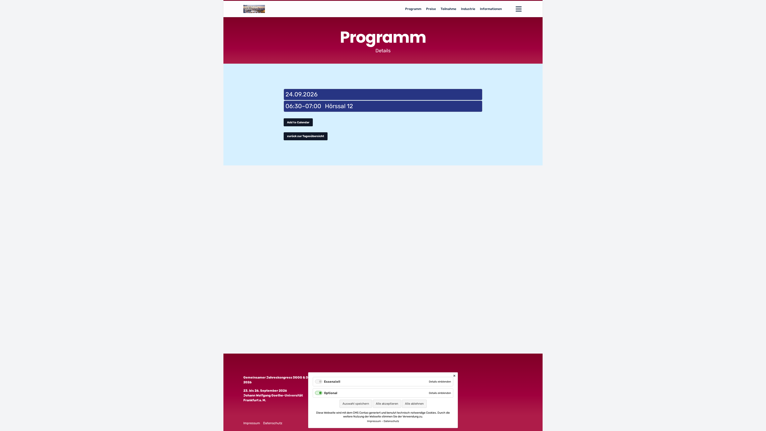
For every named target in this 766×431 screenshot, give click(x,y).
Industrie (468, 9)
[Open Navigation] (519, 9)
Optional (330, 393)
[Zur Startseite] (254, 9)
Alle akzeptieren (387, 403)
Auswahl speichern (356, 403)
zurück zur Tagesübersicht (305, 136)
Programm (413, 9)
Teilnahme (448, 9)
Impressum (251, 423)
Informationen (491, 9)
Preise (431, 9)
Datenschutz (272, 423)
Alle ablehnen (414, 403)
